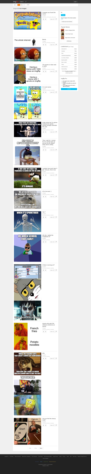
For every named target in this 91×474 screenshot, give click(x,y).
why (43, 353)
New (22, 4)
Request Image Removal (82, 456)
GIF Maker (11, 456)
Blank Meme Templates (26, 456)
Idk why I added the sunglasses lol (47, 236)
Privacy (64, 456)
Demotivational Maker (48, 456)
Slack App (74, 456)
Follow (63, 15)
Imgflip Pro (6, 456)
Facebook (37, 461)
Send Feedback (45, 458)
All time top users (69, 73)
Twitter (41, 461)
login (62, 18)
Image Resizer (55, 456)
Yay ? (44, 212)
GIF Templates (34, 456)
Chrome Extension (52, 461)
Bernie (44, 39)
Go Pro (69, 89)
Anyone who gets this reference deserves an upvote (48, 325)
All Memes (69, 41)
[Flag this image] (56, 19)
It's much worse (46, 87)
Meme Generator (18, 456)
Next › (41, 448)
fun (14, 4)
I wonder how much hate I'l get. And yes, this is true (49, 169)
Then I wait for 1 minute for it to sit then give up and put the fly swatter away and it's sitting (48, 142)
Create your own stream (67, 21)
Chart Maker (40, 456)
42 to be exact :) (46, 191)
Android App (46, 461)
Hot (19, 4)
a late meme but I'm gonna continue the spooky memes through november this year (49, 124)
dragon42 (16, 8)
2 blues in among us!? (48, 265)
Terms (68, 456)
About (60, 456)
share (51, 19)
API (71, 456)
